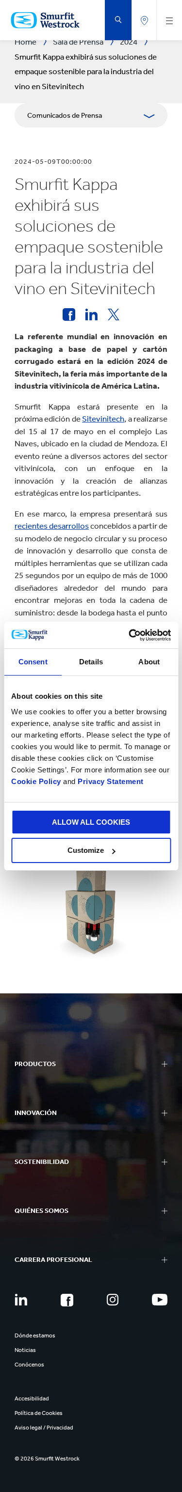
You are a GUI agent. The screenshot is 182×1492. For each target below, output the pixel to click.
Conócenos (29, 1364)
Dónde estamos (35, 1335)
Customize (85, 850)
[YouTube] (159, 1299)
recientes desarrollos (52, 526)
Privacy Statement (110, 781)
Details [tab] (91, 662)
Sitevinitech (103, 419)
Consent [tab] (33, 662)
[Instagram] (112, 1299)
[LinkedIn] (21, 1299)
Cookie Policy (36, 781)
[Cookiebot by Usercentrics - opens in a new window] (129, 635)
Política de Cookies (39, 1413)
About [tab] (149, 662)
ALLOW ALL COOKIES (91, 822)
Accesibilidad (32, 1398)
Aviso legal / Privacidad (44, 1427)
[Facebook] (67, 1300)
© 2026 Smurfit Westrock (47, 1458)
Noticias (25, 1350)
